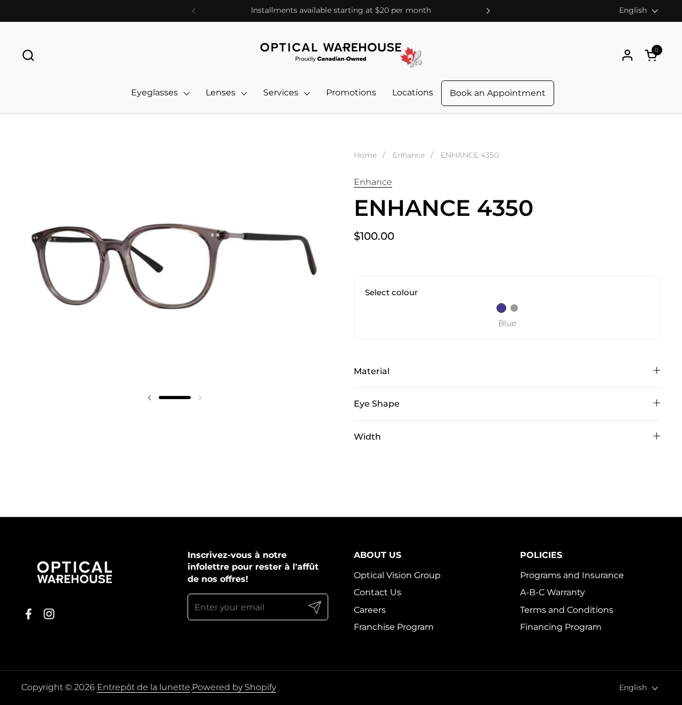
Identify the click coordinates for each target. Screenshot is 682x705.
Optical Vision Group (397, 575)
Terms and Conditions (566, 610)
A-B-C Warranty (552, 592)
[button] (28, 55)
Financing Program (561, 627)
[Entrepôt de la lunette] (341, 55)
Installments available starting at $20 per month (341, 10)
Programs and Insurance (572, 575)
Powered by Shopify (234, 687)
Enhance (373, 182)
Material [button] (371, 371)
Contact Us (377, 592)
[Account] (627, 55)
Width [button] (367, 437)
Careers (370, 610)
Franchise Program (394, 627)
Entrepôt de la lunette (143, 687)
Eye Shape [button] (377, 404)
